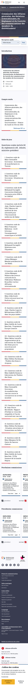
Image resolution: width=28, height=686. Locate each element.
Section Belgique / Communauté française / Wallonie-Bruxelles (13, 631)
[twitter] (6, 565)
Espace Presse (4, 578)
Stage (3, 623)
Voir (23, 42)
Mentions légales (5, 592)
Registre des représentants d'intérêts (9, 606)
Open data (4, 602)
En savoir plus (5, 676)
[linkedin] (14, 565)
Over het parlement (5, 611)
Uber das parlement (6, 614)
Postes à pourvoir (5, 621)
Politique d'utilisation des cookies (8, 597)
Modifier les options (21, 681)
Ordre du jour (7, 42)
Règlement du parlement (7, 599)
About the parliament (6, 616)
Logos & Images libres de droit (8, 575)
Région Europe (5, 633)
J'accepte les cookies (8, 681)
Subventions (4, 587)
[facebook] (3, 565)
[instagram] (10, 565)
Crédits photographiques (7, 580)
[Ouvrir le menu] (23, 2)
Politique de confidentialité (7, 595)
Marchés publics (5, 585)
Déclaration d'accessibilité (7, 604)
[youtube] (18, 565)
